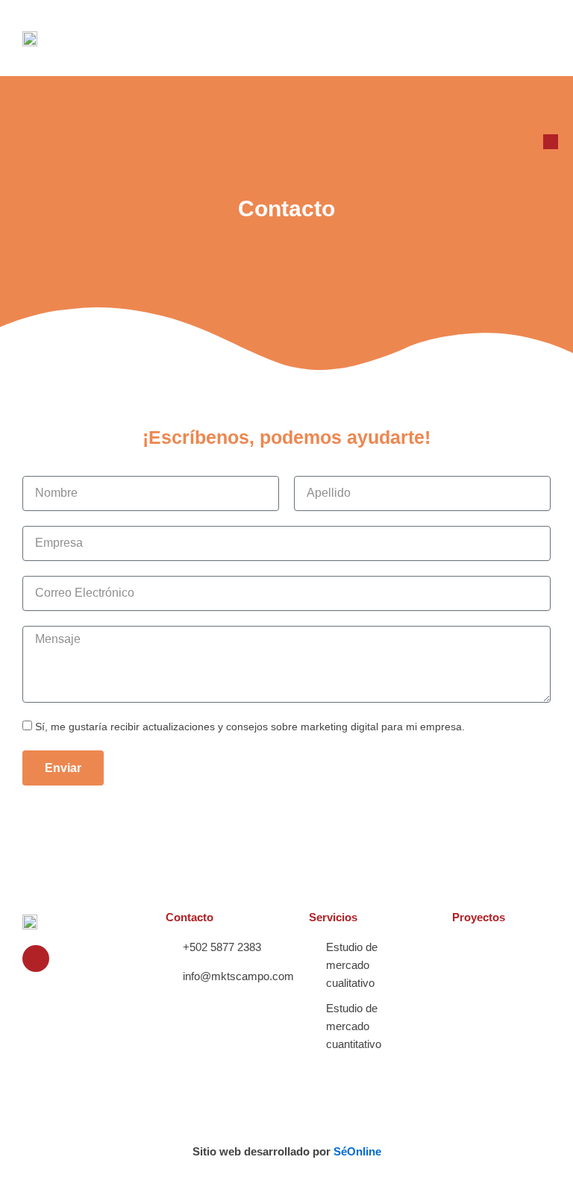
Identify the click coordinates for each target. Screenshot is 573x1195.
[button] (537, 38)
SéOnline (357, 1152)
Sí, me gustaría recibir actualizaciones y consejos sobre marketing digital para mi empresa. (250, 727)
